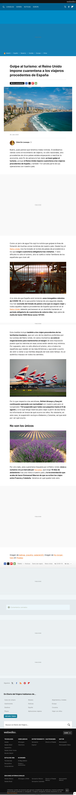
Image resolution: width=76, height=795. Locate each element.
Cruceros (55, 707)
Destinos (7, 707)
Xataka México (8, 778)
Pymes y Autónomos (21, 764)
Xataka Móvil (8, 745)
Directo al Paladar (50, 742)
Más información (12, 793)
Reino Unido (15, 249)
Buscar (69, 725)
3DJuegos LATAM (23, 778)
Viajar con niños (57, 711)
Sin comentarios (18, 83)
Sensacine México (37, 778)
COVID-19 (59, 563)
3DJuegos (21, 742)
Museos (30, 700)
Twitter (65, 7)
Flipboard (72, 7)
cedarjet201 (39, 555)
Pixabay (20, 558)
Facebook (69, 7)
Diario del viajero (37, 563)
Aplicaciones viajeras (35, 711)
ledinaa (22, 555)
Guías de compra (9, 700)
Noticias (27, 7)
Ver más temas (10, 716)
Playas (6, 711)
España (19, 7)
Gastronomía (8, 703)
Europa (35, 7)
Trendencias (8, 760)
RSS (20, 682)
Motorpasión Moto (65, 745)
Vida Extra (21, 745)
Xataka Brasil (8, 781)
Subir (66, 733)
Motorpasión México (63, 779)
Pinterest (24, 682)
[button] (24, 142)
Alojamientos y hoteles (59, 700)
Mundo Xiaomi (8, 753)
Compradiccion (9, 766)
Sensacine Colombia (38, 781)
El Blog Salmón (22, 760)
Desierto (23, 53)
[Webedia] (71, 1)
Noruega (38, 470)
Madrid (8, 53)
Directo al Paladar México (50, 779)
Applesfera (7, 747)
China (45, 53)
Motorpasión (63, 742)
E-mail (36, 83)
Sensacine (35, 742)
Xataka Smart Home (10, 750)
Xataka (6, 742)
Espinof (34, 745)
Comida (31, 53)
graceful (29, 555)
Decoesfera (8, 763)
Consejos (10, 7)
